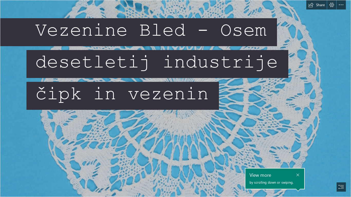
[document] (175, 98)
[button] (316, 4)
